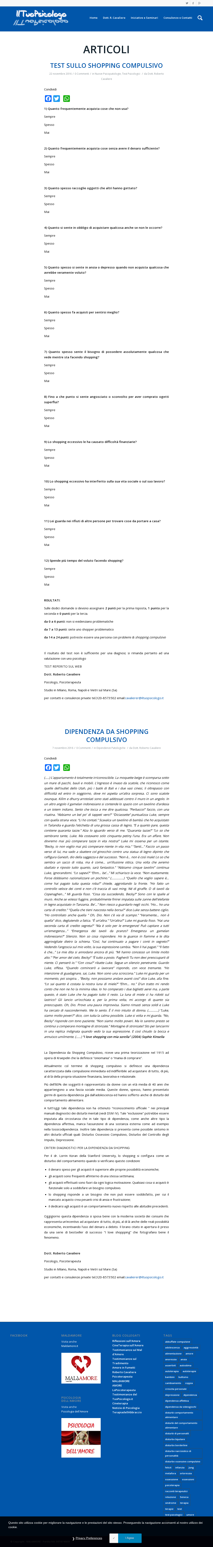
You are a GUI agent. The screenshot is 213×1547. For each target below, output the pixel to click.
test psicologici (173, 1514)
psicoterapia (172, 1485)
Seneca (184, 1497)
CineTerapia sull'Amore (128, 1345)
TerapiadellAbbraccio (127, 1412)
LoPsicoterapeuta (124, 1390)
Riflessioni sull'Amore (126, 1341)
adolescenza (172, 1347)
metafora (170, 1473)
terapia (184, 1502)
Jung (191, 1467)
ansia (184, 1359)
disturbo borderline (176, 1445)
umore (190, 1514)
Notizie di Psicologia (126, 1408)
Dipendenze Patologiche (111, 748)
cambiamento (173, 1383)
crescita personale (176, 1388)
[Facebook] (193, 3)
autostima (185, 1365)
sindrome (170, 1502)
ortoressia (186, 1473)
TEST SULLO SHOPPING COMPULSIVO (106, 65)
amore (189, 1353)
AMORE (117, 1385)
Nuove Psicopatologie (108, 73)
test (179, 1508)
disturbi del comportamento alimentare (181, 1425)
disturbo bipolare (175, 1439)
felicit (168, 1467)
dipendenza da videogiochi (180, 1406)
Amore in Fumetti (123, 1367)
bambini (170, 1377)
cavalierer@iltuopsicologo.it (144, 698)
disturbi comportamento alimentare (179, 1414)
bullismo (183, 1377)
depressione (172, 1394)
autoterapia (172, 1371)
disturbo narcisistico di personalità (178, 1453)
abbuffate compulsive (177, 1341)
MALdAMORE (121, 1381)
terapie (169, 1508)
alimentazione (173, 1353)
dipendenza (190, 1394)
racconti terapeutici (176, 1491)
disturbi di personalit (177, 1433)
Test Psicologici (131, 73)
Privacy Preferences (89, 1538)
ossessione (171, 1479)
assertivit (170, 1365)
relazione (170, 1497)
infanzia (180, 1467)
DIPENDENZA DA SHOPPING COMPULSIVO (107, 735)
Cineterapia (120, 1403)
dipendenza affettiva (177, 1400)
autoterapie (189, 1371)
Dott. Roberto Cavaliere (147, 748)
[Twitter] (187, 3)
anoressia (171, 1359)
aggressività (191, 1347)
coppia (189, 1383)
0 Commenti (82, 73)
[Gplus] (199, 3)
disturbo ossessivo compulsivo (182, 1461)
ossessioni (188, 1479)
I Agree (129, 1538)
